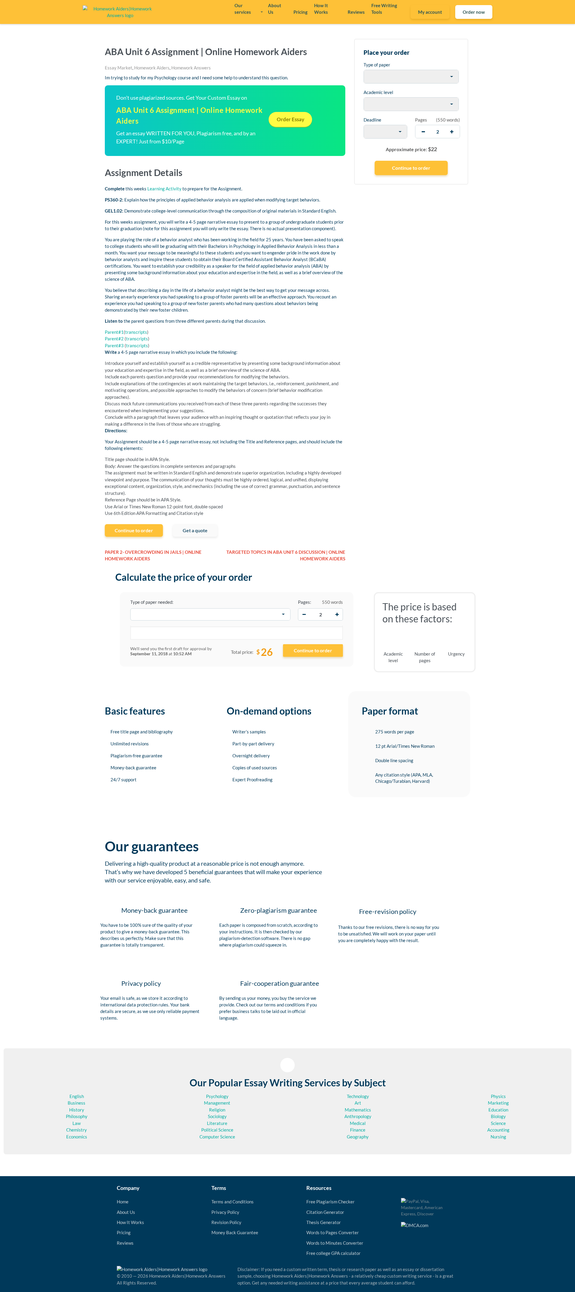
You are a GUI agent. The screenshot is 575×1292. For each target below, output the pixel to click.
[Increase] (337, 614)
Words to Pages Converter (332, 1232)
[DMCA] (414, 1224)
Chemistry (76, 1129)
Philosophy (76, 1116)
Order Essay (290, 119)
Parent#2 (114, 338)
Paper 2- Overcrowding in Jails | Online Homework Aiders (153, 555)
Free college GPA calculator (333, 1253)
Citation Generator (325, 1212)
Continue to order (134, 530)
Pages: (304, 602)
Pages (421, 119)
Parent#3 (114, 345)
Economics (76, 1136)
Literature (217, 1123)
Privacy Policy (225, 1212)
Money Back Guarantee (234, 1232)
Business (76, 1103)
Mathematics (358, 1109)
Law (76, 1123)
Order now (474, 12)
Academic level (378, 92)
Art (358, 1103)
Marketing (498, 1103)
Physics (498, 1096)
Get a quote (195, 530)
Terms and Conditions (232, 1201)
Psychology (217, 1096)
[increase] (451, 131)
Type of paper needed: (151, 602)
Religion (217, 1109)
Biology (498, 1116)
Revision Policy (226, 1222)
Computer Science (217, 1136)
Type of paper (377, 64)
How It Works (321, 9)
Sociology (217, 1116)
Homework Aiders (152, 67)
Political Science (217, 1129)
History (76, 1109)
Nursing (498, 1136)
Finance (357, 1129)
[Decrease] (304, 614)
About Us (274, 9)
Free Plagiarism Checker (330, 1201)
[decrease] (423, 131)
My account (430, 12)
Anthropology (357, 1116)
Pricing (300, 12)
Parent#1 (114, 332)
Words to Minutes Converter (334, 1243)
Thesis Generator (323, 1222)
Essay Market (118, 67)
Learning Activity (164, 188)
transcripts (136, 332)
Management (217, 1103)
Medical (358, 1123)
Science (498, 1123)
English (76, 1096)
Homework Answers (191, 67)
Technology (358, 1096)
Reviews (356, 12)
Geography (358, 1136)
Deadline (372, 119)
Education (498, 1109)
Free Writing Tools (384, 9)
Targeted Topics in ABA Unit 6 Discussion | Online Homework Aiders (285, 555)
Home (122, 1201)
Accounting (498, 1129)
